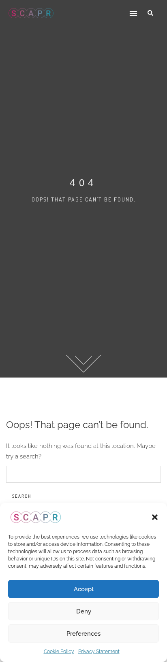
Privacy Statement (99, 651)
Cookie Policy (59, 651)
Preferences (83, 633)
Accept (84, 589)
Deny (83, 611)
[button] (155, 517)
